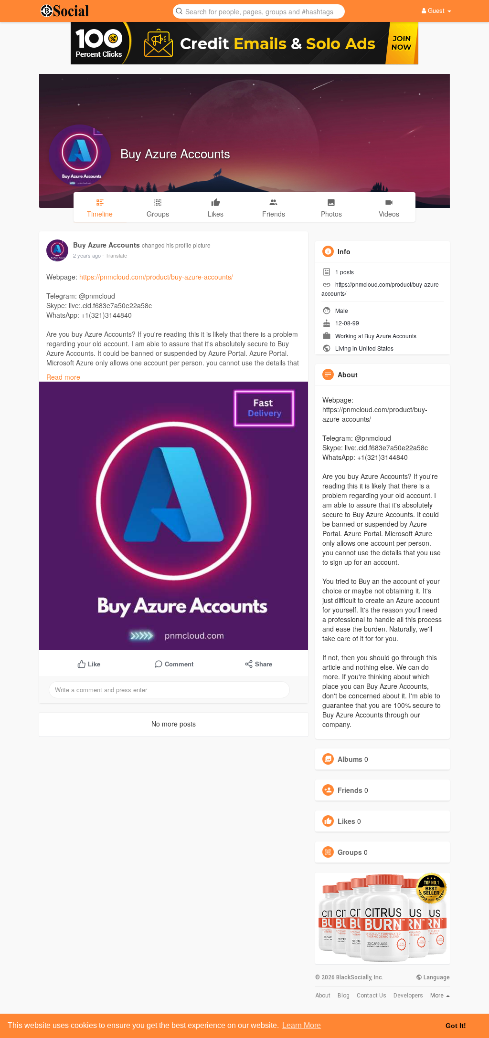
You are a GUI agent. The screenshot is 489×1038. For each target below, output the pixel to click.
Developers (408, 995)
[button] (259, 11)
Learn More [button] (301, 1025)
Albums (350, 759)
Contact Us (371, 995)
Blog (344, 995)
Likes (346, 821)
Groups (350, 852)
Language (436, 977)
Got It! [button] (456, 1025)
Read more (63, 377)
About (322, 995)
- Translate (114, 255)
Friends (350, 790)
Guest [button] (436, 10)
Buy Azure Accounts (175, 153)
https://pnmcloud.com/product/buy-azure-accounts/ (156, 276)
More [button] (437, 995)
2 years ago (87, 255)
